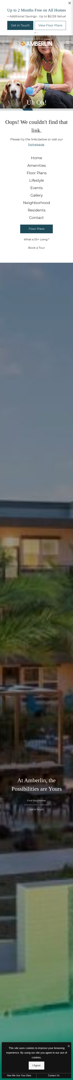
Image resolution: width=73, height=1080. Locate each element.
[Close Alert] (69, 4)
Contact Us (54, 1075)
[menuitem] (36, 181)
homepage (36, 167)
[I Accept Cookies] (69, 1046)
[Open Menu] (68, 66)
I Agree (36, 1065)
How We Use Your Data (19, 1075)
